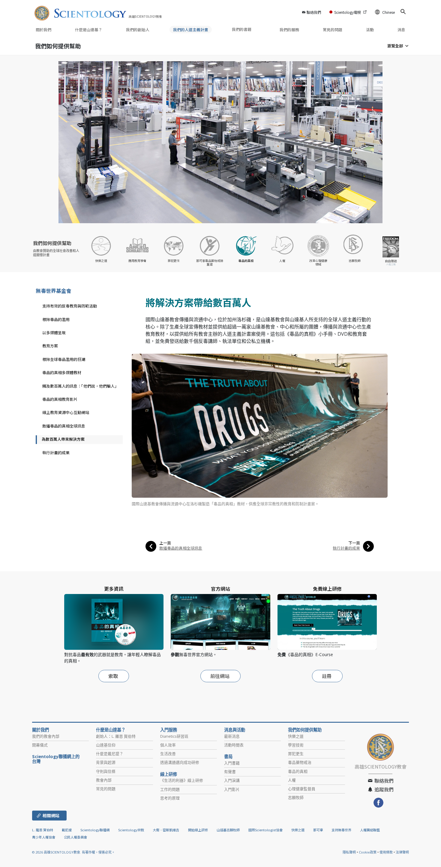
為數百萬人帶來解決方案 (63, 439)
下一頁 (354, 543)
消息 (401, 29)
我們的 (137, 29)
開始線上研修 (198, 829)
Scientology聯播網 (95, 829)
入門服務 (168, 730)
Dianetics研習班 (174, 736)
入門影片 (232, 789)
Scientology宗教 (131, 829)
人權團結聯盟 (370, 829)
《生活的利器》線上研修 (181, 780)
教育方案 (50, 346)
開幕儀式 (40, 745)
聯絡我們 (314, 12)
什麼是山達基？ (88, 29)
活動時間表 (234, 745)
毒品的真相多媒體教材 (61, 372)
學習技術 (296, 745)
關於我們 (43, 29)
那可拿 (318, 829)
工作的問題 (170, 789)
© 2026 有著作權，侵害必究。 (73, 852)
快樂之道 (296, 736)
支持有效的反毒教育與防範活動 (69, 306)
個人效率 (168, 745)
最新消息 (232, 736)
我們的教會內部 (45, 736)
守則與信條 (106, 771)
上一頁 (165, 543)
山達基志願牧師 (228, 829)
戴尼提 (67, 829)
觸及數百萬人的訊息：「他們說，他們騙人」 (80, 386)
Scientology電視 (347, 12)
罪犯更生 (296, 753)
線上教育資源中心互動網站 (65, 412)
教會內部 (104, 780)
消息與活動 (234, 730)
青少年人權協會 (43, 837)
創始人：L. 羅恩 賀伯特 (116, 736)
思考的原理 (170, 798)
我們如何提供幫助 (58, 46)
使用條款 (386, 852)
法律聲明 (402, 852)
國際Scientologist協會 (265, 829)
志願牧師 (296, 797)
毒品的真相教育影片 (59, 399)
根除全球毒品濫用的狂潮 (63, 359)
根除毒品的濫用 (56, 319)
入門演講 (232, 780)
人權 (292, 780)
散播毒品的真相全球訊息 (180, 548)
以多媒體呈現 (54, 332)
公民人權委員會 (75, 837)
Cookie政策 (367, 852)
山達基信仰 (106, 745)
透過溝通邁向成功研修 (179, 762)
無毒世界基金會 (53, 290)
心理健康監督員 (301, 788)
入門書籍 (232, 763)
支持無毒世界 (341, 829)
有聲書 (230, 771)
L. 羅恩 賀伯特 (42, 829)
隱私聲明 (349, 852)
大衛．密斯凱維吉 (166, 829)
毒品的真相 (298, 771)
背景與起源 (106, 762)
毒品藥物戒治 (299, 762)
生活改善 (168, 753)
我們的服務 (289, 29)
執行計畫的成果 (346, 548)
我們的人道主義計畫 (190, 29)
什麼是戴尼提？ (109, 753)
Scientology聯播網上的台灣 (56, 759)
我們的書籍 (242, 29)
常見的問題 (332, 29)
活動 (370, 29)
